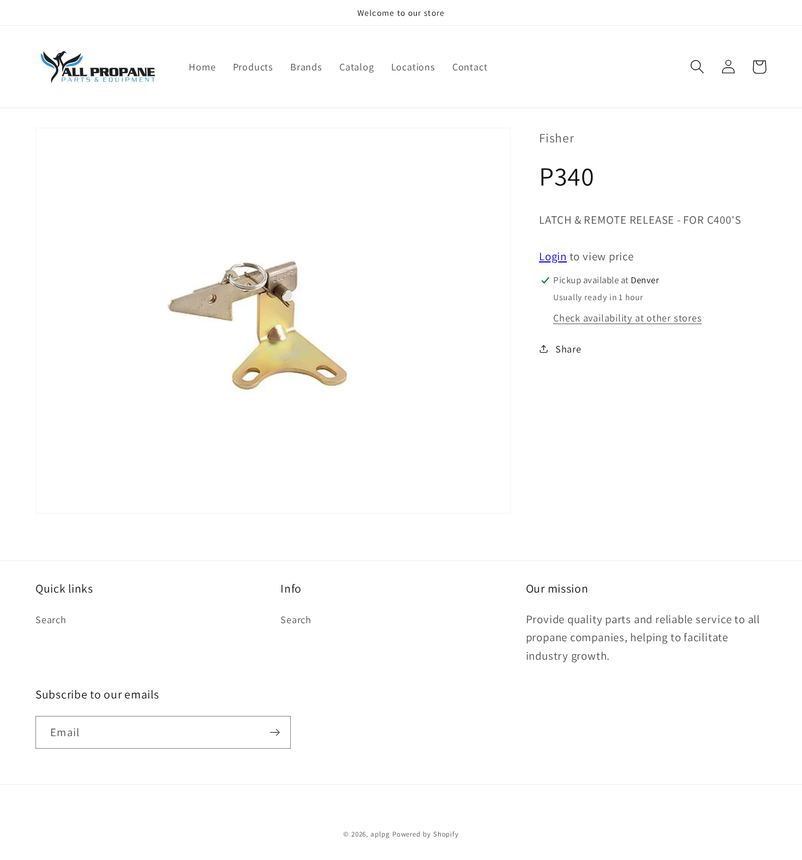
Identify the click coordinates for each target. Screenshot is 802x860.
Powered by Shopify (425, 834)
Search (51, 619)
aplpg (380, 834)
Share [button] (568, 348)
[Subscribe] (274, 732)
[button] (697, 66)
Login (553, 256)
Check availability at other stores (627, 317)
